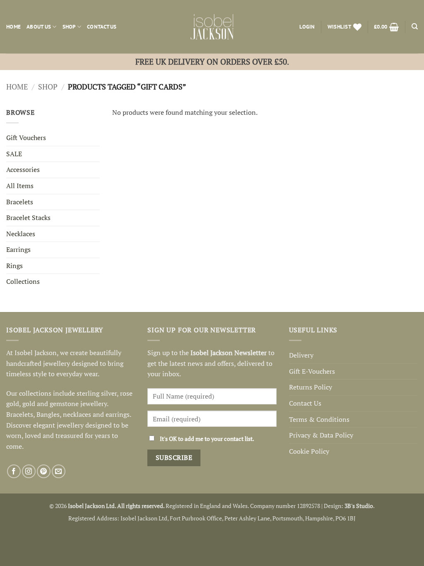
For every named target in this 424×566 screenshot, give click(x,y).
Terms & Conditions (319, 419)
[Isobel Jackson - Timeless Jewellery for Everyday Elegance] (212, 27)
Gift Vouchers (26, 137)
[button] (307, 26)
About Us (38, 26)
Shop (69, 26)
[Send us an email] (58, 471)
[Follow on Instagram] (29, 471)
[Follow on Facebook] (14, 471)
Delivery (301, 355)
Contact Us (102, 26)
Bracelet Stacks (28, 217)
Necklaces (20, 233)
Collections (23, 281)
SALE (14, 153)
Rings (14, 265)
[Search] (415, 26)
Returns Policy (310, 387)
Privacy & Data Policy (321, 435)
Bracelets (19, 201)
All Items (20, 185)
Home (13, 26)
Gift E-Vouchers (312, 371)
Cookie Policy (309, 451)
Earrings (18, 249)
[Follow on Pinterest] (44, 471)
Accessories (23, 169)
